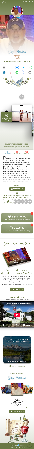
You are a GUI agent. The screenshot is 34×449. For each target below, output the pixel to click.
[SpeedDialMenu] (29, 444)
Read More (17, 185)
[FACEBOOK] (10, 67)
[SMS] (17, 72)
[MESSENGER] (17, 67)
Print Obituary (18, 189)
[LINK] (30, 72)
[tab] (7, 152)
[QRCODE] (4, 67)
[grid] (17, 121)
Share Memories (18, 411)
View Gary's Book (17, 289)
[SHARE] (23, 72)
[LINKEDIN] (4, 72)
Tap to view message (18, 366)
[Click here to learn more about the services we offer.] (17, 402)
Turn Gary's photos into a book (17, 144)
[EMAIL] (10, 72)
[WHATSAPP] (30, 67)
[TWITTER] (23, 67)
